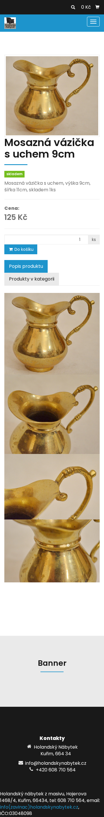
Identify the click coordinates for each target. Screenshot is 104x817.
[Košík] (97, 7)
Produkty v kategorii (31, 279)
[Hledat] (73, 7)
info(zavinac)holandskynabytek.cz (39, 807)
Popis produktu (26, 266)
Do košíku (23, 249)
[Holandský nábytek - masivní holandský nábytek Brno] (10, 22)
